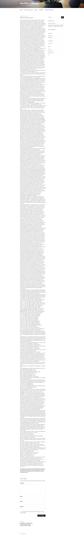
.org (48, 54)
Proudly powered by (23, 533)
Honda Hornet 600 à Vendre (26, 471)
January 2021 (50, 35)
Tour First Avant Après (36, 471)
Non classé (50, 43)
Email (21, 501)
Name (21, 496)
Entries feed (50, 50)
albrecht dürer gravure (51, 23)
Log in (49, 49)
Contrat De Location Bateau (25, 468)
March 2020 (50, 37)
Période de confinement (49, 9)
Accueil (21, 9)
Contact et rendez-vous (28, 9)
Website (21, 506)
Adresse (35, 9)
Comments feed (51, 52)
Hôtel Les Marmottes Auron (36, 468)
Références (41, 9)
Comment (22, 483)
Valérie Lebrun (28, 3)
